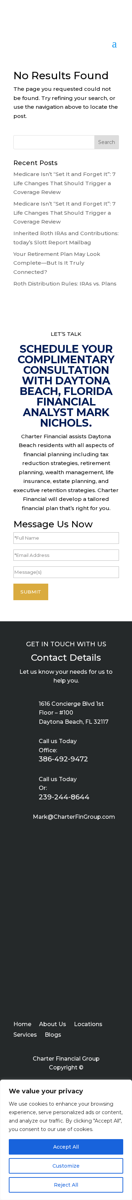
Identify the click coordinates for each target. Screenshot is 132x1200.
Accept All (66, 1147)
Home (22, 1025)
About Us (52, 1025)
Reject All (66, 1185)
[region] (66, 1140)
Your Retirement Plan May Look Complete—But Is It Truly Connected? (56, 263)
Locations (88, 1025)
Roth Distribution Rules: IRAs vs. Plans (65, 283)
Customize (66, 1166)
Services (25, 1035)
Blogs (53, 1035)
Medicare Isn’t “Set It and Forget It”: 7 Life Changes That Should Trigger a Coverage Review (64, 183)
